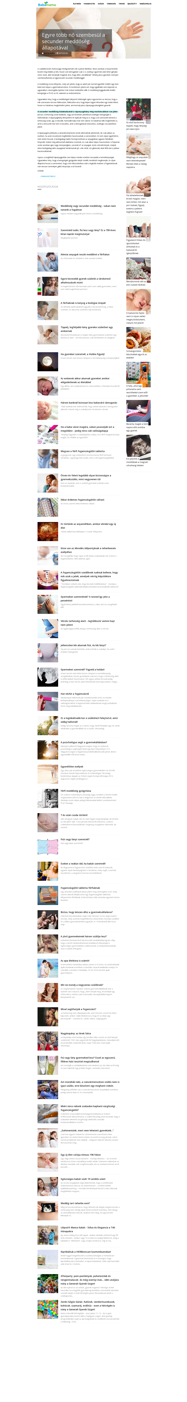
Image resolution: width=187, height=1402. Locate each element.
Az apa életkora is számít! (75, 960)
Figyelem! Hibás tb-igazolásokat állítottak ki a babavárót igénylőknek (136, 247)
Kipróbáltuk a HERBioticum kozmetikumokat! (86, 1251)
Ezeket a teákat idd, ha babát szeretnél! (83, 863)
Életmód (77, 4)
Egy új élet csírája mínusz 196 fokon (81, 1154)
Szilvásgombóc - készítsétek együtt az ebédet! (137, 354)
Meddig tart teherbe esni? (75, 1203)
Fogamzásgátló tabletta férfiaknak (80, 887)
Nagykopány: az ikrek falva (76, 1033)
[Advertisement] (145, 80)
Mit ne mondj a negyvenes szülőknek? (82, 984)
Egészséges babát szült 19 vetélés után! (83, 1178)
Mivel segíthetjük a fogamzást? (78, 1009)
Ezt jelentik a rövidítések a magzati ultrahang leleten (137, 462)
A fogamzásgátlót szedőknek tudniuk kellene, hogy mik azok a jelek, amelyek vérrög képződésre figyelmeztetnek (89, 576)
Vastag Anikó (49, 53)
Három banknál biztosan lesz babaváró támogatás (89, 402)
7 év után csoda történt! (74, 815)
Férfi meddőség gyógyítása (76, 790)
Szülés (101, 4)
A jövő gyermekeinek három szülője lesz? (84, 936)
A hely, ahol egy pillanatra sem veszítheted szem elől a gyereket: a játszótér (137, 390)
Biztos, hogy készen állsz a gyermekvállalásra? (87, 912)
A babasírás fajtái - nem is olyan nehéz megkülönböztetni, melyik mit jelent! (136, 317)
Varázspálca (145, 4)
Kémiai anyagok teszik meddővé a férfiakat (85, 254)
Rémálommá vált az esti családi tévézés (136, 283)
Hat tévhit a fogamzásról (75, 693)
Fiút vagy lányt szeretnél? (75, 839)
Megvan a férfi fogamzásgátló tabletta (83, 451)
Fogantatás (89, 4)
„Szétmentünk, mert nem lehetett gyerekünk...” (87, 1130)
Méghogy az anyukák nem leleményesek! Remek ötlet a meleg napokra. (137, 162)
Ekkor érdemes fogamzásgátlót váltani (82, 499)
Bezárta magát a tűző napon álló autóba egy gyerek (137, 427)
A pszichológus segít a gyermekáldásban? (84, 742)
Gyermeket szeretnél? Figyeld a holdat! (82, 669)
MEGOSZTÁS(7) (48, 176)
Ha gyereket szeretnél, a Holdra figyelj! (83, 354)
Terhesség (111, 4)
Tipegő (122, 4)
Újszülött (132, 4)
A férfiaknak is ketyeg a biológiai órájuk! (83, 302)
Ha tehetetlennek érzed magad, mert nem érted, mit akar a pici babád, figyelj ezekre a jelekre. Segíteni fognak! (137, 203)
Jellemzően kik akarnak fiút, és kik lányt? (83, 645)
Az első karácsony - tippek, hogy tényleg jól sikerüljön (136, 125)
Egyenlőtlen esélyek (72, 766)
